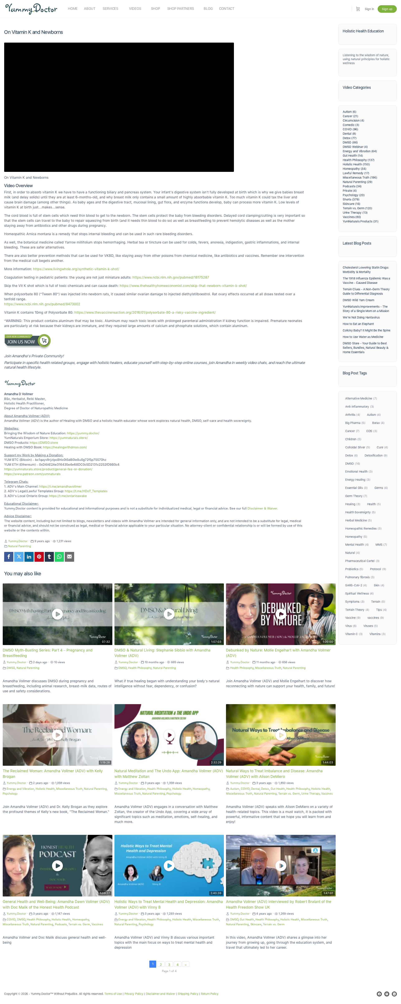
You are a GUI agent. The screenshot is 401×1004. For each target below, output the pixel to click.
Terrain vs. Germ (289, 793)
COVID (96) (350, 129)
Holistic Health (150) (356, 164)
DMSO (11, 667)
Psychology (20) (354, 195)
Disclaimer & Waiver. (262, 508)
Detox (265, 788)
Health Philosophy (139, 667)
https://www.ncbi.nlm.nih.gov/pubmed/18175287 (170, 277)
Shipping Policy (188, 993)
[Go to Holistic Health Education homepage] (31, 8)
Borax (378, 423)
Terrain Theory (357, 609)
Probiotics (354, 569)
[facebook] (379, 993)
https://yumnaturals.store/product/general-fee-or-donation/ (48, 469)
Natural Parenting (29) (357, 182)
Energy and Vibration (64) (360, 151)
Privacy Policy (133, 993)
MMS (381, 544)
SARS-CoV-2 (356, 585)
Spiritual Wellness (359, 593)
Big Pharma (355, 423)
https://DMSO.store (44, 443)
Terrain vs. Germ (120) (357, 208)
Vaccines (327, 793)
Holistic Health (45, 788)
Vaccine (352, 617)
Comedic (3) (351, 125)
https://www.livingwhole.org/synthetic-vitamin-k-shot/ (76, 269)
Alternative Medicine (361, 398)
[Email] (69, 557)
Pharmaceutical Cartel (362, 561)
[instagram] (386, 993)
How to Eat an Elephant (358, 324)
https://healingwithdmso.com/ (65, 447)
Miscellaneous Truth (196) (360, 177)
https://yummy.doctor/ (83, 433)
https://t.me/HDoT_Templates (86, 491)
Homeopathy (201, 788)
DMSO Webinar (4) (355, 146)
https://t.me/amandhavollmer (60, 486)
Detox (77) (350, 138)
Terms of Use (113, 993)
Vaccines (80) (352, 217)
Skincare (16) (351, 203)
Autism (234, 788)
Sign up (387, 9)
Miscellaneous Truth (268, 667)
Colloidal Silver (357, 447)
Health (374, 504)
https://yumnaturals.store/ (68, 438)
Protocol (378, 569)
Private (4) (350, 190)
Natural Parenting (19, 546)
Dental (255, 788)
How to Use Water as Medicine (363, 336)
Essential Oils (356, 487)
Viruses (370, 626)
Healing (352, 504)
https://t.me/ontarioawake (68, 496)
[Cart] (358, 9)
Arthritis (352, 414)
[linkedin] (394, 993)
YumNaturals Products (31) (360, 221)
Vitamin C (354, 634)
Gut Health (278, 788)
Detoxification (376, 455)
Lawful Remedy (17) (356, 173)
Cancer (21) (350, 116)
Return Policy (209, 993)
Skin (379, 585)
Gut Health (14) (353, 155)
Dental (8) (349, 133)
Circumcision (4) (353, 120)
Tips (381, 609)
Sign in (369, 9)
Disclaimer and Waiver (160, 993)
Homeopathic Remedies (363, 528)
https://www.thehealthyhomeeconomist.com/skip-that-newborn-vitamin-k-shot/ (183, 286)
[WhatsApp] (59, 557)
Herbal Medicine (358, 520)
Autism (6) (349, 111)
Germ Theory (356, 496)
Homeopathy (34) (354, 168)
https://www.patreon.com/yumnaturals (32, 474)
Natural (352, 552)
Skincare (255, 924)
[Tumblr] (49, 557)
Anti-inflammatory (359, 406)
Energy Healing (357, 479)
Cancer (352, 431)
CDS (371, 431)
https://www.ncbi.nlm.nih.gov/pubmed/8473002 (42, 304)
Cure (382, 447)
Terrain (378, 601)
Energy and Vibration (20, 788)
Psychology (10, 793)
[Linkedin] (29, 557)
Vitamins (377, 634)
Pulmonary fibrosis (359, 577)
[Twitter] (18, 557)
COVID (245, 788)
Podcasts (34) (352, 186)
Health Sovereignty (360, 512)
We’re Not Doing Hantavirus (361, 317)
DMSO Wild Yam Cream (358, 300)
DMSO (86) (350, 142)
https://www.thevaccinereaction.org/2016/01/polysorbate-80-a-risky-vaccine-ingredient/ (145, 312)
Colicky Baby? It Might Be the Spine (366, 330)
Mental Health (357, 544)
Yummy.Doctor (18, 541)
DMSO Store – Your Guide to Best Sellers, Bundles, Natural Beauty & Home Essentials (365, 348)
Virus (351, 626)
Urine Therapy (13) (355, 212)
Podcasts (61, 924)
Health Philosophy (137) (358, 160)
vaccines (375, 617)
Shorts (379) (351, 199)
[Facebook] (8, 557)
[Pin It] (39, 557)
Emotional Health (358, 471)
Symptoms (354, 601)
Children (353, 439)
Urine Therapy (310, 793)
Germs (381, 487)
